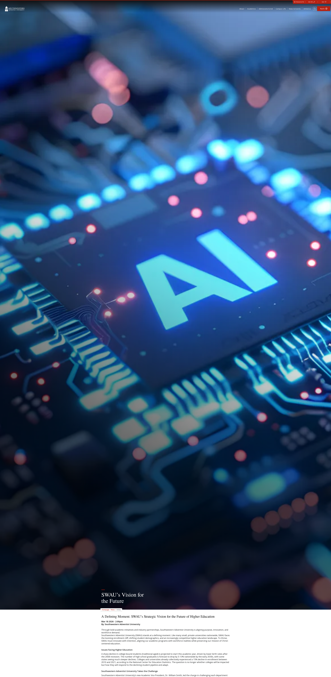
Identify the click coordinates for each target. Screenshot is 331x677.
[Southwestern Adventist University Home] (14, 8)
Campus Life (281, 9)
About (241, 9)
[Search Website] (314, 8)
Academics (251, 9)
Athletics (307, 9)
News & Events (295, 9)
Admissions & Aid (266, 9)
